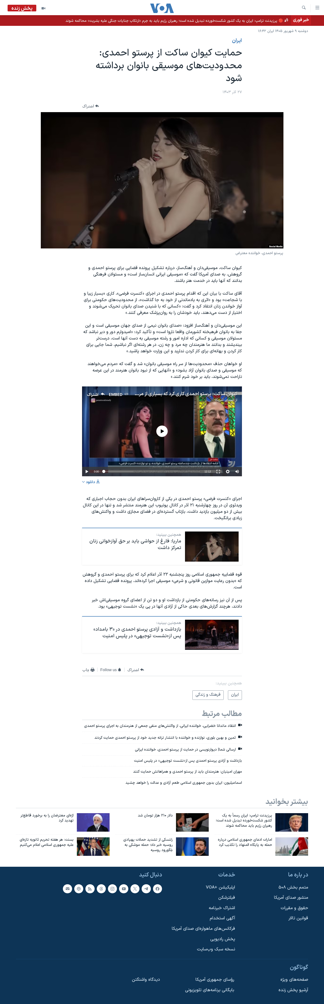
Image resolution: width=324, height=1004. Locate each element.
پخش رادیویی (222, 939)
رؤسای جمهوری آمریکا (214, 979)
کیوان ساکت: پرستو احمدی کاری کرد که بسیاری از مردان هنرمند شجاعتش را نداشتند (157, 394)
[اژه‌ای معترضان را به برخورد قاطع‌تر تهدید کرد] (93, 822)
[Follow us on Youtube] (123, 888)
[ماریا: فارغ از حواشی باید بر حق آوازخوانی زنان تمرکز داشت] (212, 547)
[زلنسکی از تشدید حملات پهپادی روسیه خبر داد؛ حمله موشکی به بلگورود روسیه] (192, 846)
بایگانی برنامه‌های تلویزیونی (209, 990)
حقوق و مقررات (294, 908)
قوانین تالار (298, 918)
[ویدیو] (43, 8)
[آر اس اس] (89, 888)
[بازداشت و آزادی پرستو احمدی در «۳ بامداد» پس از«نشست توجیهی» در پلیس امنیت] (212, 635)
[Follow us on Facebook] (157, 888)
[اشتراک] (67, 888)
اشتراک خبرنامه (222, 908)
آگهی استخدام (222, 918)
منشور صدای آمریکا (291, 897)
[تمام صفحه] (218, 471)
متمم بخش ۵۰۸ (293, 887)
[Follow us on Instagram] (112, 888)
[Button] (90, 106)
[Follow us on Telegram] (146, 888)
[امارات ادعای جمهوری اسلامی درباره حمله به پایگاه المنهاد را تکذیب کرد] (291, 846)
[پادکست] (78, 888)
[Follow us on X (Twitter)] (134, 888)
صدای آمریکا (224, 400)
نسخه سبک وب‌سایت (216, 949)
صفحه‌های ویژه (294, 979)
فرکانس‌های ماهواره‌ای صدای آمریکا (203, 929)
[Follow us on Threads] (101, 888)
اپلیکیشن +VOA (220, 887)
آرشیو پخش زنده (293, 990)
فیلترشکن (226, 897)
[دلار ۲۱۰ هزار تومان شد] (192, 822)
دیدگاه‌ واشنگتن (146, 979)
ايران (237, 41)
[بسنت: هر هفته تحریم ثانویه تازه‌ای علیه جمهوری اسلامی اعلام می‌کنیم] (93, 846)
